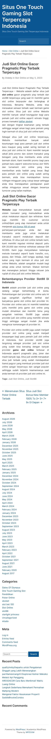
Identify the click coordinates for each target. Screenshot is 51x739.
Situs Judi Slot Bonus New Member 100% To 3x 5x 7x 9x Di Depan (37, 397)
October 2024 (9, 482)
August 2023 (8, 529)
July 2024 (7, 492)
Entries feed (8, 638)
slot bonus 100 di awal (24, 226)
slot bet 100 (8, 604)
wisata (5, 621)
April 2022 (7, 553)
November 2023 (10, 519)
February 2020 (9, 570)
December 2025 (10, 445)
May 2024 (7, 499)
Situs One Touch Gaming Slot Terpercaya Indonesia (22, 16)
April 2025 (7, 462)
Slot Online (13, 51)
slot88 (5, 611)
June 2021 (7, 566)
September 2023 (10, 526)
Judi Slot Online (16, 379)
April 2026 (7, 432)
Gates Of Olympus (11, 587)
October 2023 (9, 523)
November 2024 (10, 479)
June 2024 (7, 496)
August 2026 (8, 419)
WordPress (20, 729)
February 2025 (9, 469)
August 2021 (8, 563)
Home (4, 51)
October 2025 (9, 452)
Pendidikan (7, 594)
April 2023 (7, 543)
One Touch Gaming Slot (14, 590)
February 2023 (9, 550)
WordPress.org (9, 645)
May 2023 (7, 539)
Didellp (8, 78)
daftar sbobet (26, 121)
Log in (5, 635)
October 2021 (9, 556)
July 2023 (7, 533)
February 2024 (9, 509)
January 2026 (9, 442)
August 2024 (8, 489)
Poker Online (8, 597)
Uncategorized (9, 617)
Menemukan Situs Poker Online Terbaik (13, 395)
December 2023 (10, 516)
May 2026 (7, 429)
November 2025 (10, 449)
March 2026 (8, 435)
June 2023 (7, 536)
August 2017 (8, 573)
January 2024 (9, 513)
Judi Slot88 (30, 379)
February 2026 (9, 439)
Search (46, 41)
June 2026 (7, 425)
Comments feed (10, 642)
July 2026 (7, 422)
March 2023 (8, 546)
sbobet (5, 601)
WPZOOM (30, 732)
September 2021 (10, 560)
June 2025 (7, 455)
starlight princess (10, 614)
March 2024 (8, 506)
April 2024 (7, 503)
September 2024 (10, 486)
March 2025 (8, 466)
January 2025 (9, 472)
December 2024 (10, 476)
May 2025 (7, 459)
